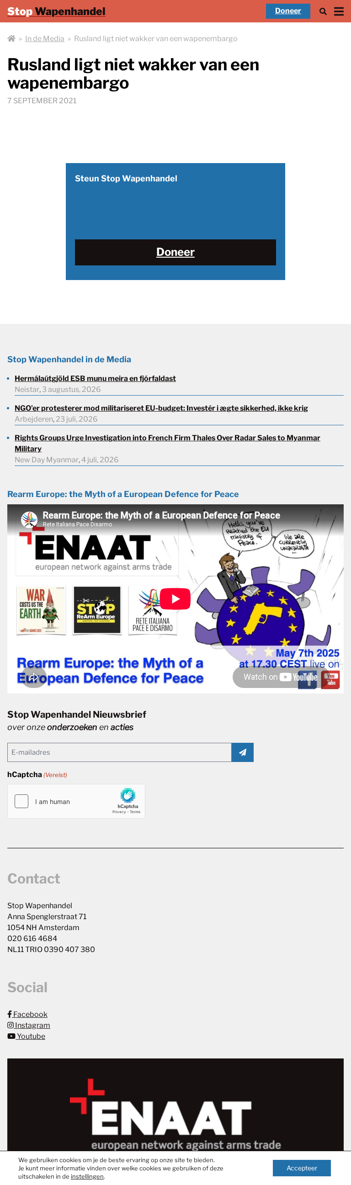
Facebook (30, 1014)
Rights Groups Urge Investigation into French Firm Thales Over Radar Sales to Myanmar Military (167, 443)
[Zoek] (323, 11)
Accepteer (302, 1168)
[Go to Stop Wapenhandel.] (11, 38)
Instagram (32, 1025)
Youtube (30, 1036)
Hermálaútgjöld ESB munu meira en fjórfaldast (95, 378)
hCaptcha (37, 774)
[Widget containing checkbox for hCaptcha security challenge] (76, 801)
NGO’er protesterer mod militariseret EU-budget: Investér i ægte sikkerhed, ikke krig (161, 408)
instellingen (87, 1176)
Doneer (288, 10)
